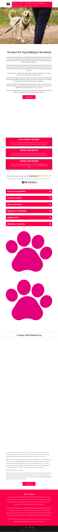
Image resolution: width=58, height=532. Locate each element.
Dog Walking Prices (29, 3)
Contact (35, 6)
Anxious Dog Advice (39, 3)
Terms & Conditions (33, 530)
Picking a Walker (28, 6)
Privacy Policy (23, 530)
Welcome (15, 3)
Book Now (29, 97)
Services (20, 3)
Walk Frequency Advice (18, 6)
